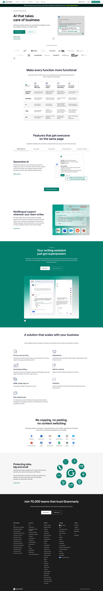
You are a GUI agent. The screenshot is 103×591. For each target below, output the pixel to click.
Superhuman (63, 525)
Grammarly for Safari (17, 537)
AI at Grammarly (32, 538)
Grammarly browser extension (19, 533)
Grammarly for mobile (17, 547)
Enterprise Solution (16, 39)
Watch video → (17, 174)
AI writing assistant (32, 542)
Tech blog (30, 548)
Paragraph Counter (47, 553)
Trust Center (61, 541)
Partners (60, 539)
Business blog (31, 552)
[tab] (21, 149)
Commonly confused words (34, 554)
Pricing (37, 1)
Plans (30, 525)
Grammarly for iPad (17, 551)
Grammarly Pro (31, 527)
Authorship (46, 565)
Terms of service (62, 545)
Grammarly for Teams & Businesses (33, 530)
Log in (88, 1)
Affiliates (60, 537)
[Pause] (14, 58)
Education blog (31, 550)
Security (60, 551)
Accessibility (61, 553)
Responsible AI (62, 531)
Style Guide (46, 557)
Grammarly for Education (33, 534)
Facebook (77, 529)
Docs (14, 525)
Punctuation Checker (48, 579)
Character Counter (47, 551)
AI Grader (46, 569)
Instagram (77, 531)
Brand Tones (46, 563)
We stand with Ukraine (63, 529)
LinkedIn (77, 535)
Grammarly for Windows (17, 529)
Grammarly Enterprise (33, 532)
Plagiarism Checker (47, 527)
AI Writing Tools (47, 545)
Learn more (16, 228)
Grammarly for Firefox (17, 539)
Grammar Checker (47, 525)
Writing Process (31, 544)
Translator (46, 541)
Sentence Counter (47, 555)
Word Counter (46, 549)
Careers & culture (62, 533)
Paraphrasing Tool (47, 539)
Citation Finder (46, 567)
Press (60, 535)
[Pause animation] (53, 38)
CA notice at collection (63, 549)
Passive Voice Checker (48, 581)
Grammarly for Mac (17, 531)
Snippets (45, 559)
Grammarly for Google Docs (18, 545)
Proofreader (46, 583)
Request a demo (82, 1)
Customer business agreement (65, 547)
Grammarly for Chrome (17, 535)
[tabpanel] (51, 167)
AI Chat (45, 543)
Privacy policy (61, 543)
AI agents (45, 529)
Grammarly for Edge (17, 541)
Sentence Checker (47, 577)
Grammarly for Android (17, 553)
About (60, 527)
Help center (76, 525)
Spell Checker (46, 575)
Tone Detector (46, 547)
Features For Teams (17, 37)
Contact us (76, 527)
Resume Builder (47, 573)
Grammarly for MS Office (18, 543)
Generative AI (31, 540)
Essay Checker (46, 537)
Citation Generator (47, 535)
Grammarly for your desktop (18, 527)
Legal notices (61, 555)
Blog (29, 546)
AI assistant (31, 536)
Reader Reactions (47, 571)
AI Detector (46, 531)
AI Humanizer (46, 533)
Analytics (45, 561)
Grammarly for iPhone (17, 549)
